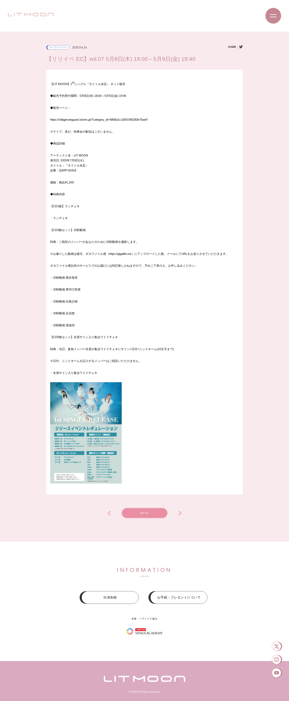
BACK (145, 513)
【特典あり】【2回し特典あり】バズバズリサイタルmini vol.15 (180, 513)
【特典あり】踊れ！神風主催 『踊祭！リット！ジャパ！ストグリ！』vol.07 (109, 513)
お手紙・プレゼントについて (179, 597)
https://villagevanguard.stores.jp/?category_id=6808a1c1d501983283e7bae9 (98, 119)
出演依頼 (110, 597)
